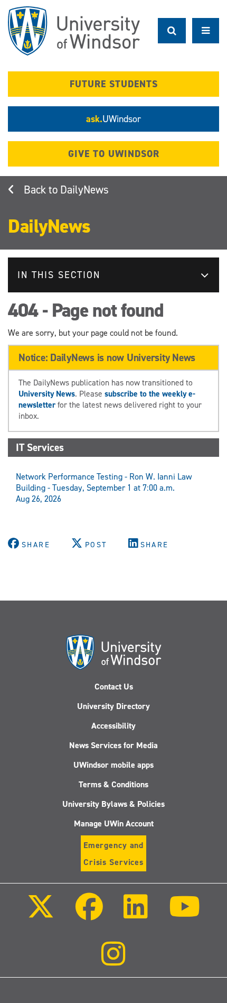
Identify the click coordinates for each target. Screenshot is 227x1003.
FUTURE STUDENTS (114, 84)
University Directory (113, 706)
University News (46, 393)
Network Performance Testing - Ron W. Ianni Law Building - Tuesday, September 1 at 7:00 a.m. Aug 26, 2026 (104, 487)
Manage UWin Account (114, 823)
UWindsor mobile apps (113, 764)
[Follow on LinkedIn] (135, 913)
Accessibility (113, 725)
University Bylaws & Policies (113, 803)
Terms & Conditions (113, 784)
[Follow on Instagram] (113, 961)
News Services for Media (113, 745)
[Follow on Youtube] (184, 913)
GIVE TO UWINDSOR (113, 154)
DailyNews (84, 189)
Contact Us (113, 686)
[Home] (74, 31)
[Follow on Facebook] (89, 913)
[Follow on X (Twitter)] (40, 913)
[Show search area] (172, 30)
